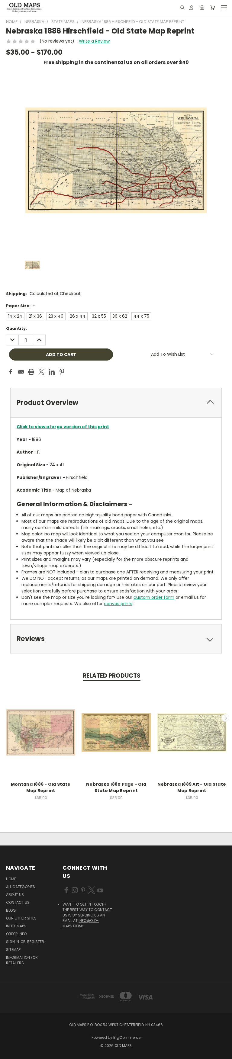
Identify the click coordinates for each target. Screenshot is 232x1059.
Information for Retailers (22, 960)
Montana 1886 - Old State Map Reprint (40, 787)
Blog (11, 910)
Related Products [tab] (111, 676)
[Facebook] (11, 372)
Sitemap (13, 949)
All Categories (20, 886)
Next (225, 718)
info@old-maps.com (81, 923)
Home (11, 878)
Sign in (13, 941)
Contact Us (18, 902)
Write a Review (94, 41)
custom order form (154, 597)
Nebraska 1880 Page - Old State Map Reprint (116, 787)
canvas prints (118, 604)
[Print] (31, 372)
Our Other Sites (21, 918)
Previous (7, 718)
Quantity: (16, 328)
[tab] (116, 402)
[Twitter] (41, 372)
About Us (15, 894)
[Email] (21, 372)
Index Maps (16, 926)
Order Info (16, 933)
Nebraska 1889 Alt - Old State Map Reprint (191, 787)
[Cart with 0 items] (212, 7)
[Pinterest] (62, 372)
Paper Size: (20, 306)
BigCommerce (126, 1037)
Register (35, 941)
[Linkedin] (52, 372)
